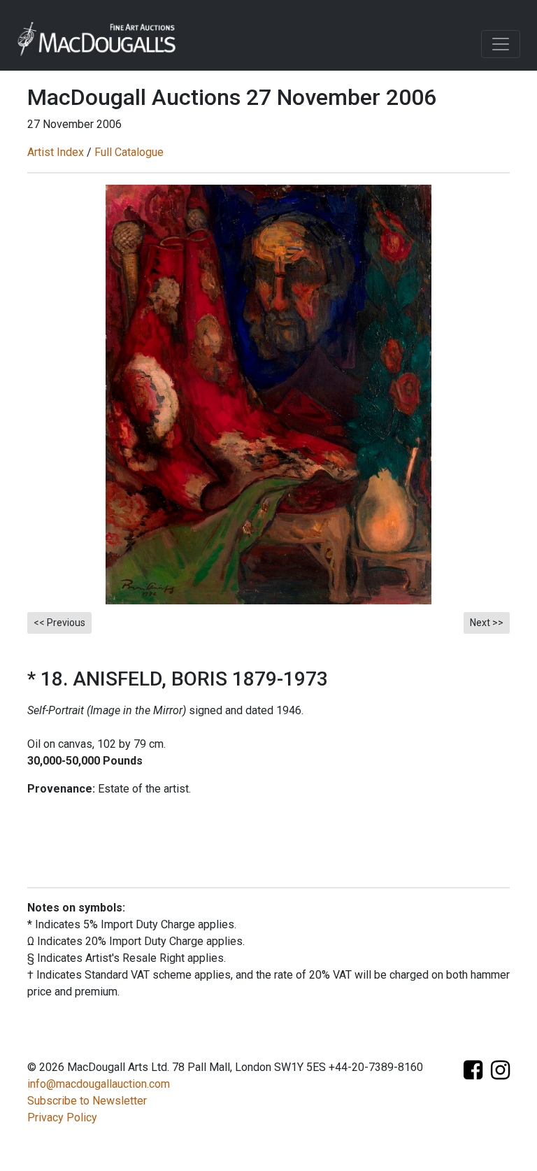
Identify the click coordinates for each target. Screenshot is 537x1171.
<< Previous (59, 622)
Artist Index (55, 152)
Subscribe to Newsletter (87, 1100)
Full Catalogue (129, 152)
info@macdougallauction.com (98, 1084)
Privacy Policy (62, 1117)
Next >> (486, 622)
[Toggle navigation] (500, 44)
